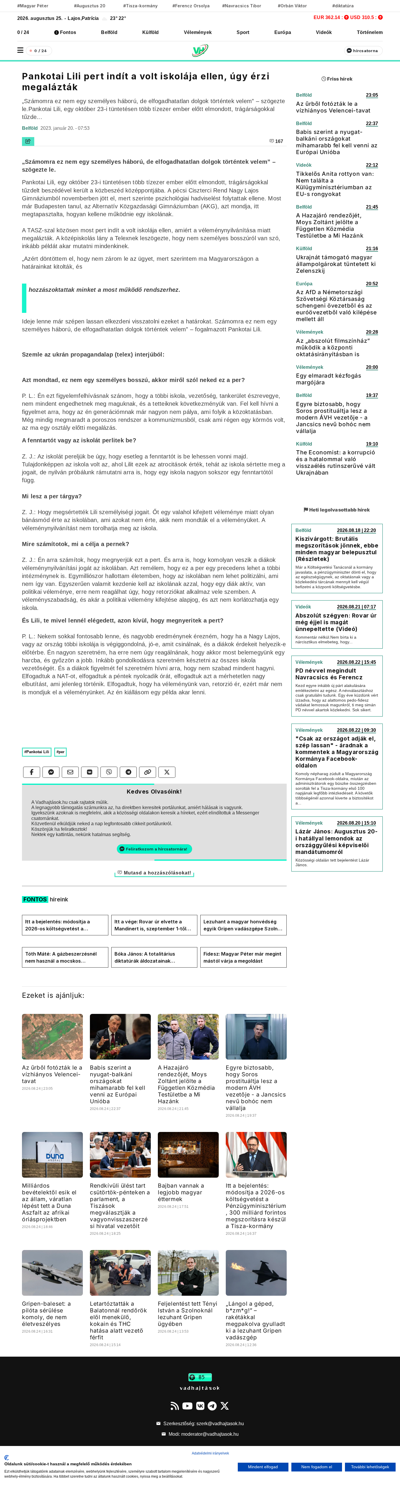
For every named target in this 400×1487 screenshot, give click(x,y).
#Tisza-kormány (140, 5)
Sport (243, 32)
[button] (20, 50)
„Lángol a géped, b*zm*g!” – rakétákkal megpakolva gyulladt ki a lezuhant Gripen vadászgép (255, 1320)
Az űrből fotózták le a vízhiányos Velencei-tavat (52, 1074)
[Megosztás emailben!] (70, 772)
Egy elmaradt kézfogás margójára (328, 379)
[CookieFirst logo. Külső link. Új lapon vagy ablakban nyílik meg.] (6, 1457)
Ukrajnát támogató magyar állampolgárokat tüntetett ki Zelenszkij (336, 264)
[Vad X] (224, 1406)
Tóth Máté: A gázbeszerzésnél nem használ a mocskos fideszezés (61, 957)
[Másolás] (147, 772)
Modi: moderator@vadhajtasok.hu (203, 1434)
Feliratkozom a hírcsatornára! (156, 849)
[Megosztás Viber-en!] (108, 772)
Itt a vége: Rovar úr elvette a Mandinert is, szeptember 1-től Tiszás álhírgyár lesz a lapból (150, 925)
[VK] (200, 1406)
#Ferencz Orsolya (191, 5)
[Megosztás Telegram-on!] (128, 772)
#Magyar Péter (32, 5)
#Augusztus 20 (89, 5)
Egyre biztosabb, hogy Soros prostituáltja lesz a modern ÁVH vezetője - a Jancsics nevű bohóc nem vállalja (256, 1087)
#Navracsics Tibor (241, 5)
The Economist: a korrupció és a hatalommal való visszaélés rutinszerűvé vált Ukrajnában (336, 462)
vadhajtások (200, 1387)
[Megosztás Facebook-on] (31, 772)
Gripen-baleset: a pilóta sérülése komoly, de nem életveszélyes (46, 1313)
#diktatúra (343, 5)
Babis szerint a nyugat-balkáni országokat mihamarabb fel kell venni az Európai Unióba (117, 1084)
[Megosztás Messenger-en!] (50, 772)
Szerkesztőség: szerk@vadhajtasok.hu (203, 1423)
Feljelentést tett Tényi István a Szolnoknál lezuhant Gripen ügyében (188, 1313)
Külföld (150, 32)
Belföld (109, 32)
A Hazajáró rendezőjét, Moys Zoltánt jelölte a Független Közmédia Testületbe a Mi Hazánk (186, 1084)
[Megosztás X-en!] (166, 772)
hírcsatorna (365, 50)
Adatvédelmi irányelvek (210, 1453)
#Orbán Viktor (292, 5)
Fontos (68, 32)
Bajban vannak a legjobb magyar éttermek (181, 1192)
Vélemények (198, 32)
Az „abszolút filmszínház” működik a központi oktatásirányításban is (333, 347)
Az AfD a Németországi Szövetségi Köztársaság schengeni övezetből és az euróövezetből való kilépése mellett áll (336, 306)
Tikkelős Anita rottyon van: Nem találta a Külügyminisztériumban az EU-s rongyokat (335, 183)
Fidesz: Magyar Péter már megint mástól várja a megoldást (242, 957)
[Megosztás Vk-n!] (89, 772)
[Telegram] (212, 1406)
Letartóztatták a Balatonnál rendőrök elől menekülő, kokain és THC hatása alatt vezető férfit (118, 1320)
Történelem (370, 32)
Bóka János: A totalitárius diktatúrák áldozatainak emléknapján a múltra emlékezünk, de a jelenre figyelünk (144, 957)
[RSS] (175, 1406)
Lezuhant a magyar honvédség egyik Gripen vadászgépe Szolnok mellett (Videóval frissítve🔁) (243, 925)
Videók (324, 32)
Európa (282, 32)
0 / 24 (23, 32)
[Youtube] (187, 1406)
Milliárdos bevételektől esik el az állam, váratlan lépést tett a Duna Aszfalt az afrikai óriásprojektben (49, 1202)
